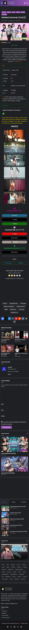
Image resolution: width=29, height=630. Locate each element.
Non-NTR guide (8, 263)
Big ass (3, 567)
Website (3, 416)
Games (9, 12)
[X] (6, 318)
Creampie (25, 567)
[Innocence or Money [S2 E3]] (21, 348)
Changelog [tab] (5, 105)
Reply (9, 374)
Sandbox (25, 576)
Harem (19, 571)
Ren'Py (7, 9)
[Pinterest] (16, 318)
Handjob (14, 571)
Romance (13, 309)
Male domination (5, 574)
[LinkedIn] (9, 318)
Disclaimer (4, 613)
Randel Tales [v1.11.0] (15, 512)
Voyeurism (23, 579)
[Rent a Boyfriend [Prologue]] (7, 348)
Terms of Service (6, 617)
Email (2, 410)
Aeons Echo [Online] (7, 473)
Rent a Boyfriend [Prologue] (5, 354)
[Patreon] (3, 114)
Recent (4, 502)
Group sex (9, 571)
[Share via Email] (26, 318)
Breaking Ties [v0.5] (20, 339)
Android (4, 12)
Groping (23, 303)
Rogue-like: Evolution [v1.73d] (18, 506)
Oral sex (14, 576)
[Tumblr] (12, 318)
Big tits (8, 567)
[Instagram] (18, 627)
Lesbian (24, 571)
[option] (14, 552)
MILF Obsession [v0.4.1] (16, 525)
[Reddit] (19, 318)
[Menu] (1, 3)
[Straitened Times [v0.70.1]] (14, 552)
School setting (5, 579)
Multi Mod (21, 263)
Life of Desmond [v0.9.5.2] (5, 340)
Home (3, 9)
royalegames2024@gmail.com (10, 603)
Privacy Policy (5, 615)
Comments (23, 502)
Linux (13, 12)
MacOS (18, 12)
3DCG (5, 303)
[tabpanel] (14, 85)
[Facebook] (2, 318)
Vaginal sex (15, 312)
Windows (4, 14)
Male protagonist (9, 306)
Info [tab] (4, 65)
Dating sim (4, 569)
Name (2, 404)
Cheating (13, 567)
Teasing (22, 309)
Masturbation (21, 306)
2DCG (3, 564)
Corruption (19, 567)
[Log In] (24, 3)
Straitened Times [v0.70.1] (9, 558)
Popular (13, 502)
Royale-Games (24, 623)
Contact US (4, 611)
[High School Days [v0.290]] (5, 521)
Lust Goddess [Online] (8, 453)
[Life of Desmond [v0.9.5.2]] (7, 334)
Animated (24, 564)
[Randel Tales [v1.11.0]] (5, 514)
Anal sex (18, 564)
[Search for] (27, 3)
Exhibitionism (14, 303)
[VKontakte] (23, 318)
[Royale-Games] (9, 3)
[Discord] (21, 627)
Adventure (13, 564)
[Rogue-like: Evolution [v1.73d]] (5, 508)
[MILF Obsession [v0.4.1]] (5, 527)
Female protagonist (19, 569)
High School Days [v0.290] (17, 519)
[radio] (9, 275)
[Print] (14, 321)
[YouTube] (14, 627)
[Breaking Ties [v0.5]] (21, 334)
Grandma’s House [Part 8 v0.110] (18, 531)
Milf (6, 309)
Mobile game (7, 576)
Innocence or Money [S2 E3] (21, 354)
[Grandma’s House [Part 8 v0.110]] (5, 533)
